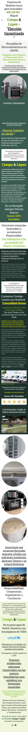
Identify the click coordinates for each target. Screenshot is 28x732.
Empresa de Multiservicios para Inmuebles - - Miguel (14, 13)
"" (14, 33)
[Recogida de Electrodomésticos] (14, 87)
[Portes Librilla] (14, 376)
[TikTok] (12, 725)
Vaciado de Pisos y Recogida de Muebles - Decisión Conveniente (14, 718)
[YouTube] (15, 725)
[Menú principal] (2, 20)
